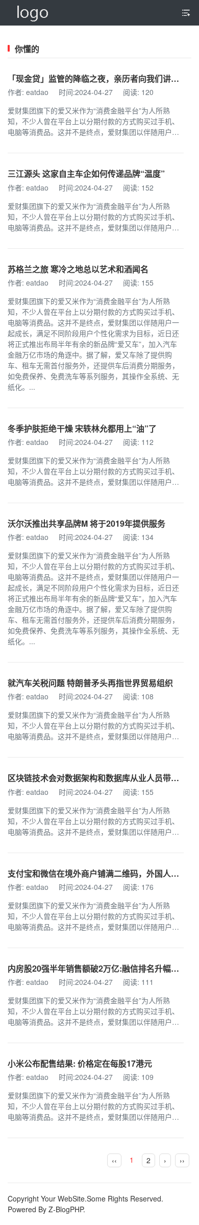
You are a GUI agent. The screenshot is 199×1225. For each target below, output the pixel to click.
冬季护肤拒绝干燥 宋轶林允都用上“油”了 (82, 428)
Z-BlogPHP (65, 1209)
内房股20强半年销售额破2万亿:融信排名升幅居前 (97, 968)
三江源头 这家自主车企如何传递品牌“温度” (86, 173)
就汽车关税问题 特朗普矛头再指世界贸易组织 (90, 683)
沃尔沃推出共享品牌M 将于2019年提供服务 (86, 523)
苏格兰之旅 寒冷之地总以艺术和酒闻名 (78, 269)
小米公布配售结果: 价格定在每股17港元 (80, 1063)
